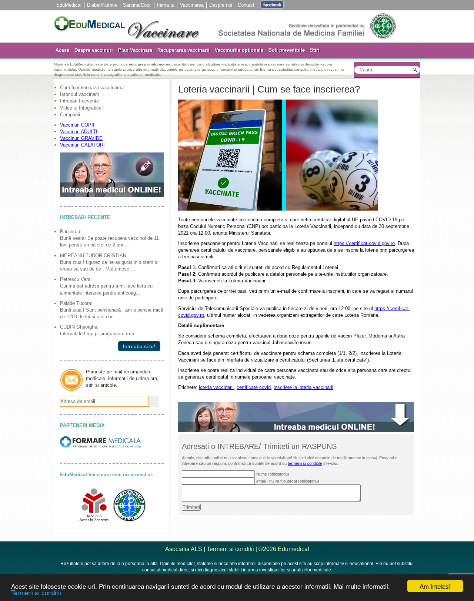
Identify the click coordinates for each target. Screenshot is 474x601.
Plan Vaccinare (135, 50)
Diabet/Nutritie (102, 5)
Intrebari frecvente (79, 101)
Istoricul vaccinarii (79, 94)
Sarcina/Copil (137, 5)
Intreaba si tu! (137, 346)
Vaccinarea (192, 5)
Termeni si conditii (36, 592)
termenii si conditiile (305, 463)
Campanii (70, 114)
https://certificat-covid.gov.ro (364, 243)
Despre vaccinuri (93, 50)
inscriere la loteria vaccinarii (303, 387)
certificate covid (254, 387)
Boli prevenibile (286, 50)
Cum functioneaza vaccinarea (92, 87)
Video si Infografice (80, 108)
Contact (246, 5)
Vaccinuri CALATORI (82, 145)
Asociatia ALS (183, 549)
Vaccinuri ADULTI (78, 131)
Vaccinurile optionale (239, 50)
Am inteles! (435, 586)
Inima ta (165, 5)
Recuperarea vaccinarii (183, 50)
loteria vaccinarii (216, 387)
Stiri (315, 50)
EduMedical (68, 5)
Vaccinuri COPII (77, 125)
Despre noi (220, 5)
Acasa (62, 50)
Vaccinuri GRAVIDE (81, 138)
